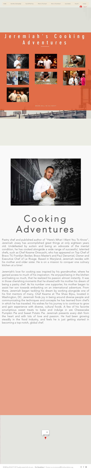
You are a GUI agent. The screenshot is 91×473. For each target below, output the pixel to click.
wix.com (31, 467)
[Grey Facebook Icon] (84, 467)
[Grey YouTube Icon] (86, 467)
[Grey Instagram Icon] (81, 467)
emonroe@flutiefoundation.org (63, 467)
